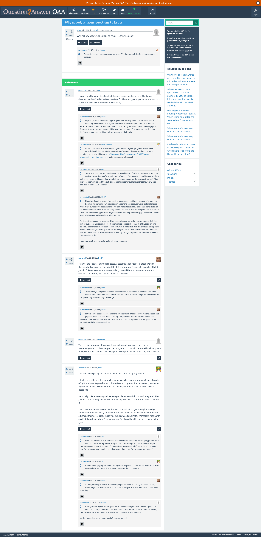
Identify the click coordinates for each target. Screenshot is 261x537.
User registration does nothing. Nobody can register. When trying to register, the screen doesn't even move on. (181, 117)
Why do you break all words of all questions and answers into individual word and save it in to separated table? (181, 80)
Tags (114, 13)
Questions (84, 13)
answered (82, 90)
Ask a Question (134, 13)
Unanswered (104, 13)
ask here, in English (181, 41)
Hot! (93, 13)
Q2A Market (253, 535)
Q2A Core (97, 30)
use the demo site (175, 58)
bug (187, 50)
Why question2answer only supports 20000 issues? (180, 130)
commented (82, 50)
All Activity (73, 13)
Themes (171, 182)
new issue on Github (175, 48)
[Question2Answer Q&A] (34, 11)
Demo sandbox (22, 535)
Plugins (170, 178)
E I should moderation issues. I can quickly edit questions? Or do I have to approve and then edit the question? (181, 149)
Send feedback (8, 535)
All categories (174, 170)
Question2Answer (174, 34)
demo (142, 3)
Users (122, 13)
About (152, 13)
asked (79, 30)
